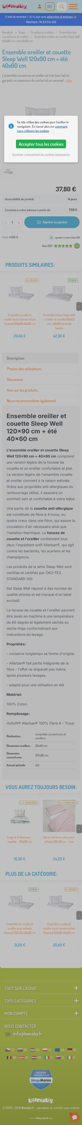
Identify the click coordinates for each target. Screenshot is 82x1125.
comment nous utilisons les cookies (42, 128)
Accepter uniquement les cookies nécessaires (41, 154)
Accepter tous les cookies (41, 144)
